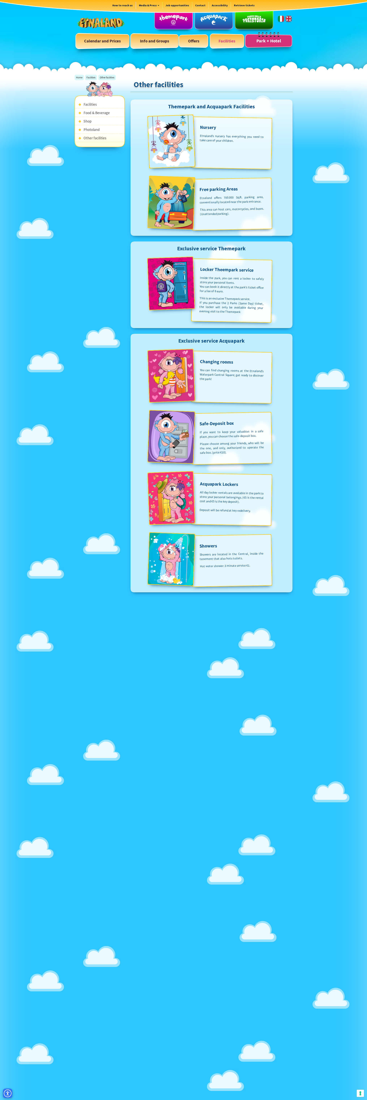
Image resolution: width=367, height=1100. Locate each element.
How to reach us (122, 5)
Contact (200, 5)
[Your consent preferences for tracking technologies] (360, 1093)
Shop (88, 121)
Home (79, 77)
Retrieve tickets (244, 5)
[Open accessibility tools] (7, 1093)
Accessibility (220, 5)
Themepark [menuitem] (173, 19)
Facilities (91, 77)
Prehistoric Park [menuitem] (254, 19)
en (289, 19)
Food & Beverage (97, 112)
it (281, 19)
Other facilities (95, 138)
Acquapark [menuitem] (213, 19)
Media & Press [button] (148, 5)
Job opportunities (177, 5)
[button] (154, 41)
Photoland (92, 129)
